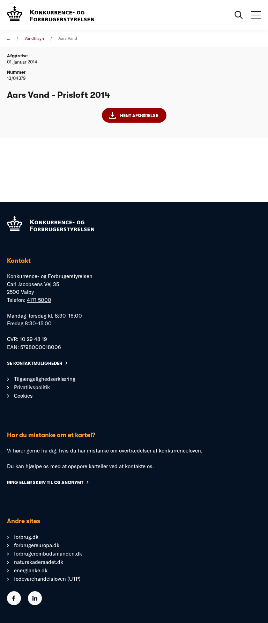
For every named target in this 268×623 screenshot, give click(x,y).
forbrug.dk (26, 537)
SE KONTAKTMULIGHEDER (34, 363)
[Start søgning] (239, 15)
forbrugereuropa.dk (36, 545)
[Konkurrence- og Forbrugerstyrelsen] (50, 14)
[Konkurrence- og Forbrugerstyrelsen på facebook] (14, 603)
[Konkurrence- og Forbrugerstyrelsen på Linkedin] (35, 603)
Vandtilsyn (34, 38)
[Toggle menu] (256, 15)
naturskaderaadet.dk (38, 562)
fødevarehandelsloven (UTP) (47, 578)
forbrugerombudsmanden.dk (48, 553)
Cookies (23, 395)
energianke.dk (30, 570)
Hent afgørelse (139, 115)
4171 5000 (39, 300)
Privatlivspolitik (32, 387)
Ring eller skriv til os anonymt (45, 482)
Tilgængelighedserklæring (44, 379)
